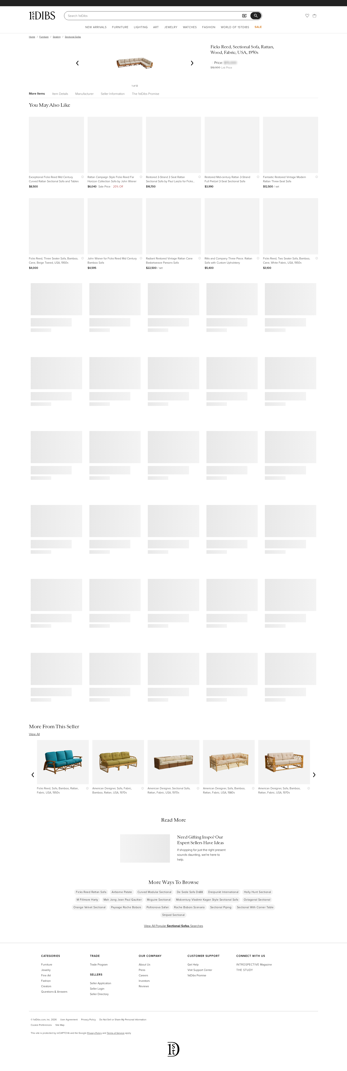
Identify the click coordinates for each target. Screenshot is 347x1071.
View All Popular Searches (173, 926)
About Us (144, 964)
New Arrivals (96, 27)
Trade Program (99, 964)
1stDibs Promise (197, 975)
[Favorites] (307, 15)
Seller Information (113, 93)
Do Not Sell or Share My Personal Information (122, 1019)
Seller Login (97, 988)
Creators (46, 986)
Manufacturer (84, 93)
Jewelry (171, 27)
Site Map (59, 1025)
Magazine (254, 964)
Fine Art (46, 975)
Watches (190, 27)
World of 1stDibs (235, 27)
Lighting (141, 27)
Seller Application (100, 983)
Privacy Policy (88, 1019)
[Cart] (314, 15)
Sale (258, 27)
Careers (143, 975)
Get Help (193, 964)
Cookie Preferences (41, 1025)
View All (34, 734)
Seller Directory (99, 994)
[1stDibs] (42, 15)
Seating (57, 36)
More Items (37, 93)
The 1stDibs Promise (145, 93)
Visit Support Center (200, 970)
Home (32, 36)
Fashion (208, 27)
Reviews (144, 986)
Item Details (60, 93)
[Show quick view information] (81, 177)
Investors (144, 981)
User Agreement (69, 1019)
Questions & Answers (54, 991)
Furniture (120, 27)
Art (156, 27)
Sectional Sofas (73, 36)
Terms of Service (116, 1033)
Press (142, 970)
